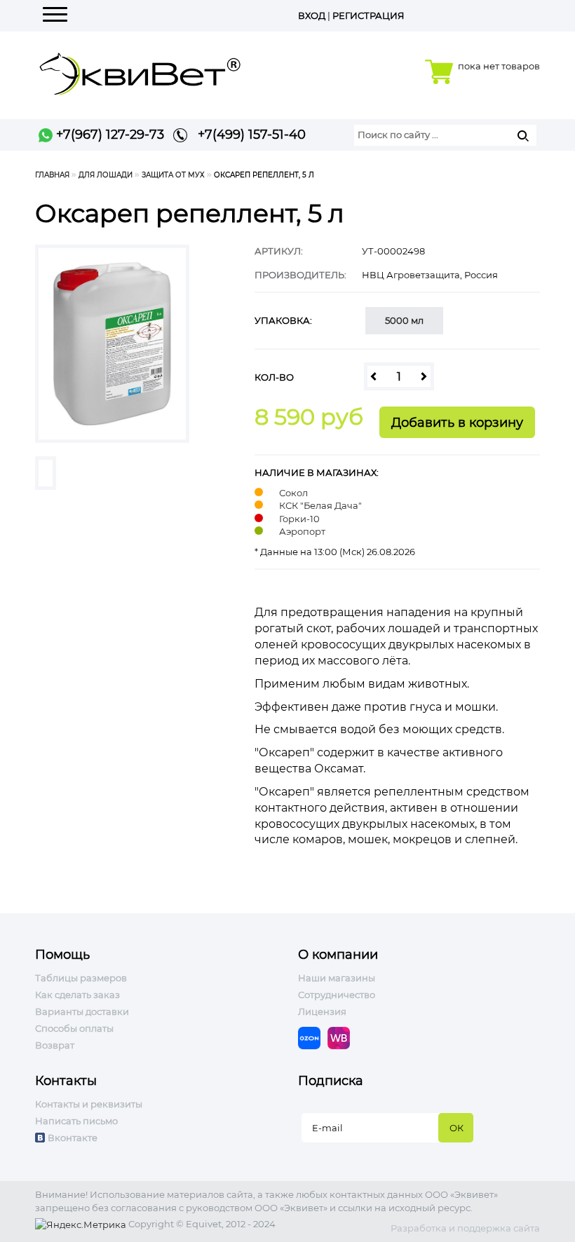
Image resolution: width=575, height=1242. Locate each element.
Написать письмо (76, 1120)
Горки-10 (299, 518)
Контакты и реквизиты (88, 1104)
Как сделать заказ (77, 994)
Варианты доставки (82, 1011)
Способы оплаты (74, 1028)
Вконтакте (72, 1137)
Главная (52, 174)
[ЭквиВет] (140, 70)
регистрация (368, 15)
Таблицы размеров (81, 977)
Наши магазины (336, 977)
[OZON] (312, 1036)
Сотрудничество (336, 994)
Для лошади (106, 174)
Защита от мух (173, 174)
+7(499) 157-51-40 (246, 134)
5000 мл (404, 320)
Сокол (293, 492)
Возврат (54, 1045)
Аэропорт (302, 531)
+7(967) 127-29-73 (108, 134)
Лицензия (322, 1011)
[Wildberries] (342, 1036)
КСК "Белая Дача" (320, 505)
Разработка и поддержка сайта (465, 1228)
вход (311, 15)
